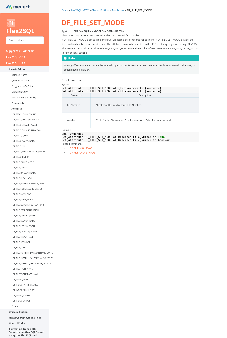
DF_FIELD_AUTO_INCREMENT (26, 119)
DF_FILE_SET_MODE (21, 242)
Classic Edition (17, 69)
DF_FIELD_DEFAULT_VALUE (25, 125)
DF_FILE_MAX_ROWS (22, 194)
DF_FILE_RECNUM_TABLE (24, 226)
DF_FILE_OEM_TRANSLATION (26, 210)
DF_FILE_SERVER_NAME (23, 236)
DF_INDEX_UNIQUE (21, 300)
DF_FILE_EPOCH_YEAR (23, 178)
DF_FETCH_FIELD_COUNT (24, 114)
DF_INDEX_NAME (20, 279)
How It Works (17, 323)
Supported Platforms (20, 51)
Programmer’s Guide (22, 86)
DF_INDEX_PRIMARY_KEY (24, 290)
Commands (17, 103)
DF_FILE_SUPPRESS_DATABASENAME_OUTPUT (31, 252)
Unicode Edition (18, 312)
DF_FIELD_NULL (20, 146)
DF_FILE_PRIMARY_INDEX (24, 215)
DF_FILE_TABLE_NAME (23, 268)
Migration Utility (19, 91)
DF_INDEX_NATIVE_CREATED (26, 284)
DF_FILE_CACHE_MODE (23, 162)
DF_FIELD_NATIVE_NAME (24, 141)
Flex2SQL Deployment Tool (25, 317)
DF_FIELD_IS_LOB (20, 135)
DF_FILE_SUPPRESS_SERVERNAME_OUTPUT (31, 263)
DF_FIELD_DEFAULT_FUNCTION (27, 130)
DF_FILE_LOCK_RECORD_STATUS (27, 188)
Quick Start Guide (20, 80)
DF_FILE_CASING (20, 167)
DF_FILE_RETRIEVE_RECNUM (25, 231)
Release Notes (19, 74)
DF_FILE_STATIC (20, 247)
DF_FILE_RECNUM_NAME (24, 220)
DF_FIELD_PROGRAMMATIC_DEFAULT (30, 151)
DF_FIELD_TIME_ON (21, 157)
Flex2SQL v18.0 (15, 57)
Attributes (16, 108)
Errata (14, 306)
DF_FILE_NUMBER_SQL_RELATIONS (28, 204)
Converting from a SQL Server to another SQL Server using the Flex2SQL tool (26, 332)
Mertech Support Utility (23, 97)
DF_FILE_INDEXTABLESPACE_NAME (28, 183)
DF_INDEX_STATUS (21, 295)
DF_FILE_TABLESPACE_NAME (25, 274)
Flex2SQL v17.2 (15, 63)
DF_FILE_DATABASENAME (24, 172)
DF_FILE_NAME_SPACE (23, 199)
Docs (65, 10)
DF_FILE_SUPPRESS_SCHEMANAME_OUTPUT (31, 258)
